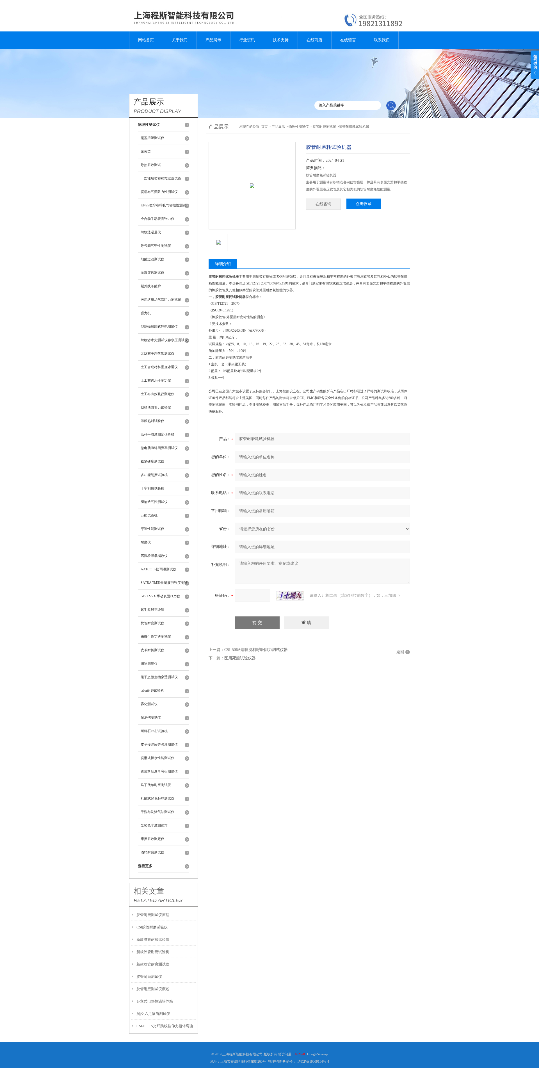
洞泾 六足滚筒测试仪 (153, 1014)
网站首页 (146, 40)
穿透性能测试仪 (152, 529)
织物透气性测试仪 (154, 502)
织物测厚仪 (149, 664)
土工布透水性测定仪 (156, 380)
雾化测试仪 (149, 704)
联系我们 (382, 40)
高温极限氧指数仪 (154, 556)
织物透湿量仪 (151, 232)
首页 (264, 127)
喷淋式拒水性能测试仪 (157, 758)
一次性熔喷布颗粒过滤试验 (161, 178)
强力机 (146, 313)
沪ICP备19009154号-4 (313, 1062)
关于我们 (180, 40)
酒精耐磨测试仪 (152, 852)
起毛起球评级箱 (152, 610)
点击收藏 (363, 204)
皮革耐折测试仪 (152, 650)
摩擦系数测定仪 (152, 839)
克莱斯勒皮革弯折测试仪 (159, 771)
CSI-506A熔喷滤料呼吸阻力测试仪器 (256, 650)
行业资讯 (247, 40)
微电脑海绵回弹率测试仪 (159, 448)
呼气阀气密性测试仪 (156, 246)
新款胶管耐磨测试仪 (152, 964)
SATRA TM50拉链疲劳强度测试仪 (164, 585)
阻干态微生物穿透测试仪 (159, 677)
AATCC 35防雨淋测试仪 (158, 569)
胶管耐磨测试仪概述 (152, 989)
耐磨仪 (146, 542)
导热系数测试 (151, 165)
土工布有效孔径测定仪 (157, 394)
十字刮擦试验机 (152, 488)
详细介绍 (223, 264)
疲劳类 (146, 151)
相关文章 (149, 891)
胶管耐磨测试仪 (152, 623)
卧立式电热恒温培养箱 (154, 1001)
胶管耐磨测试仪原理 (152, 915)
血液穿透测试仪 (152, 273)
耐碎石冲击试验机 (154, 731)
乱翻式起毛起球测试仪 (157, 798)
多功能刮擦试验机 (154, 475)
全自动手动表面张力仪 (157, 219)
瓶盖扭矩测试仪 (152, 138)
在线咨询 (323, 204)
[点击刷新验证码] (290, 595)
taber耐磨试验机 (152, 691)
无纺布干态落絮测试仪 (157, 354)
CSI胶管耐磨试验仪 (152, 927)
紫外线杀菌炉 (151, 286)
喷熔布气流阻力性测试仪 (159, 192)
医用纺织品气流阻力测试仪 (161, 300)
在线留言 (348, 40)
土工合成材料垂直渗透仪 (159, 367)
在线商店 (314, 40)
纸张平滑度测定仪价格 (157, 434)
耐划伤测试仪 (151, 717)
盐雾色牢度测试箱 (154, 825)
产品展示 (213, 40)
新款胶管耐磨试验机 (152, 952)
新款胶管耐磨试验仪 (152, 939)
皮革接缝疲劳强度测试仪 (159, 744)
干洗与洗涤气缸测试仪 (157, 812)
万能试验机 (149, 515)
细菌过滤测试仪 (152, 259)
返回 (400, 652)
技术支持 (281, 40)
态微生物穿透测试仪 (156, 637)
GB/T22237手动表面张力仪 (160, 596)
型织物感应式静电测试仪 (159, 327)
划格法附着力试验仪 (156, 407)
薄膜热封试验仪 (152, 421)
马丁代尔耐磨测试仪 (156, 785)
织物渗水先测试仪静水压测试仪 (164, 340)
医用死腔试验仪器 (240, 658)
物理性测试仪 (299, 127)
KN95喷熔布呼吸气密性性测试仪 (163, 207)
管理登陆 (275, 1062)
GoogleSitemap (317, 1054)
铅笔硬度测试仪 (152, 461)
